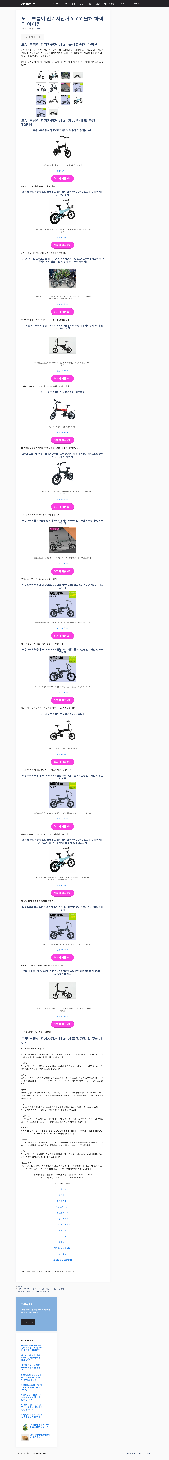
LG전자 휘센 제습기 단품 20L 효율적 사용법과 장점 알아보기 (31, 1407)
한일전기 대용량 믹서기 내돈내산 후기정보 (33, 1291)
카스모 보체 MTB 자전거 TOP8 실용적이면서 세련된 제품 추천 (41, 1289)
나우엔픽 (62, 1189)
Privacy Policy (131, 1453)
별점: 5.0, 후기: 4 (62, 237)
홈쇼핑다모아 (62, 1201)
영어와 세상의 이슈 (62, 1248)
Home (55, 4)
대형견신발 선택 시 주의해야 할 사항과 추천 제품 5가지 (30, 1357)
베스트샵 (62, 1195)
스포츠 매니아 (62, 1212)
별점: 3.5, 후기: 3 (62, 432)
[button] (144, 3)
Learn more (28, 1322)
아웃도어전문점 (62, 1207)
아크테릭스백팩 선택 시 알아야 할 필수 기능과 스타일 (31, 1387)
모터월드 (62, 1253)
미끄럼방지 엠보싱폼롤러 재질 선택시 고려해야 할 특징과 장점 (31, 1377)
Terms (140, 1453)
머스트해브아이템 (62, 1224)
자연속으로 (28, 4)
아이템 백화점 (62, 1236)
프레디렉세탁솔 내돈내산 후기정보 (40, 1435)
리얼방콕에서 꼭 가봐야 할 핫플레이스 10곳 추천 (31, 1417)
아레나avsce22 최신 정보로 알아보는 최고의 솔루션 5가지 (31, 1397)
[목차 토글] (39, 37)
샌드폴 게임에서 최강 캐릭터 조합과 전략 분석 (30, 1367)
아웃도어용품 (109, 4)
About (65, 4)
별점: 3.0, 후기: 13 (62, 171)
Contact (136, 4)
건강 (98, 4)
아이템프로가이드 (62, 1218)
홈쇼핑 (20, 1286)
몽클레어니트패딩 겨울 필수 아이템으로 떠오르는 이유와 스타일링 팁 (31, 1347)
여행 (90, 4)
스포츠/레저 (123, 4)
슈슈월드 (62, 1230)
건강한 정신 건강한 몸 (62, 1259)
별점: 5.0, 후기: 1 (62, 304)
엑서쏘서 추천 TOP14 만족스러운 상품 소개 (39, 1425)
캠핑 (73, 4)
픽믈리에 (62, 1242)
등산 (81, 4)
